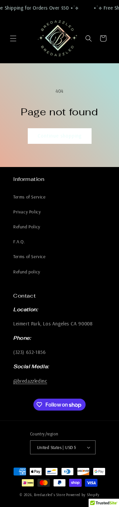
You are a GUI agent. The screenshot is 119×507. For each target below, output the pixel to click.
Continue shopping (60, 136)
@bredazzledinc (30, 381)
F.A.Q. (19, 242)
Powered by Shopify (82, 494)
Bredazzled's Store (49, 494)
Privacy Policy (27, 212)
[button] (13, 38)
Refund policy (26, 272)
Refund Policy (26, 227)
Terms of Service (29, 197)
